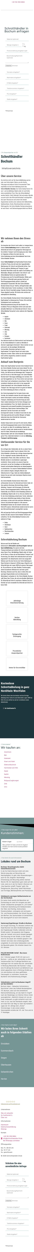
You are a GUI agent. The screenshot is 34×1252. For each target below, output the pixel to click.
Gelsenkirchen (7, 1072)
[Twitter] (8, 1096)
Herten (4, 1079)
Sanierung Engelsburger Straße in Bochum (16, 923)
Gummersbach (7, 1050)
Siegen (4, 1058)
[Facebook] (3, 1096)
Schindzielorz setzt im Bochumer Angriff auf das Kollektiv (15, 983)
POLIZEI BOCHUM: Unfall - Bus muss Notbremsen (14, 954)
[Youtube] (13, 1096)
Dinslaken (5, 1043)
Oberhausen (6, 1064)
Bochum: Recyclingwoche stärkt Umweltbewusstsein (12, 868)
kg (25, 46)
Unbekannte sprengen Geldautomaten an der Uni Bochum (16, 897)
